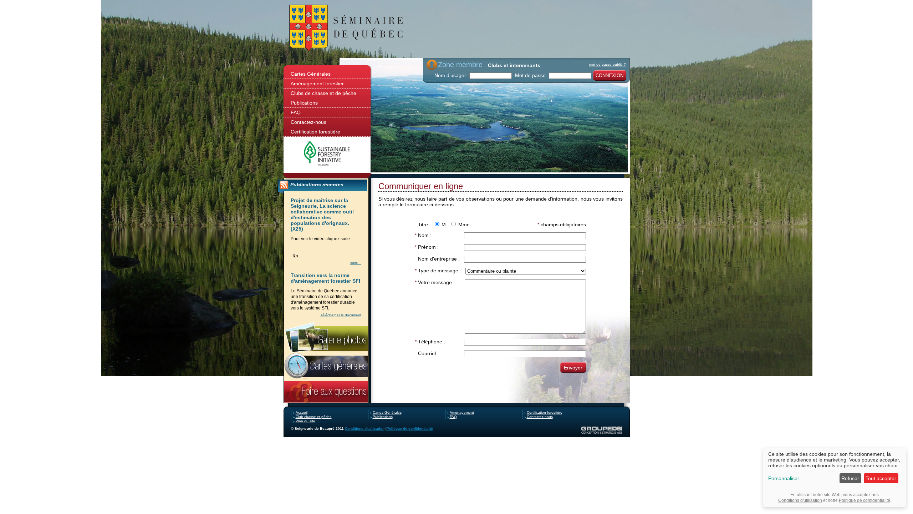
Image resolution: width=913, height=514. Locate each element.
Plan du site (305, 421)
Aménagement (462, 412)
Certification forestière (315, 132)
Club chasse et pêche (314, 417)
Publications (304, 103)
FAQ (296, 112)
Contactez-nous (308, 122)
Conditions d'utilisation (364, 428)
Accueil (301, 412)
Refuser (850, 478)
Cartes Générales (311, 74)
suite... (355, 263)
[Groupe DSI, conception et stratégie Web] (601, 430)
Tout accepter (881, 478)
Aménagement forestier (317, 83)
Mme (464, 224)
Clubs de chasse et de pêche (323, 93)
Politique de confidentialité (410, 428)
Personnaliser (783, 478)
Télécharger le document (340, 315)
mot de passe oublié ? (607, 64)
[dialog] (834, 477)
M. (444, 224)
